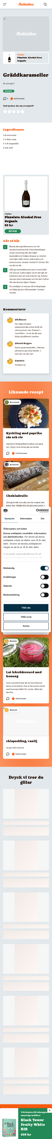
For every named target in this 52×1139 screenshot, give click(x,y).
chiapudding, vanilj (21, 741)
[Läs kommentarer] (5, 98)
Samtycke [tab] (9, 518)
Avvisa (26, 626)
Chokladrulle (17, 496)
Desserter (8, 91)
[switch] (44, 577)
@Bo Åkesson (20, 320)
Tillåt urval (26, 617)
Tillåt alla (26, 607)
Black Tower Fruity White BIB (33, 1124)
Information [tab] (26, 518)
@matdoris (19, 361)
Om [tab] (42, 518)
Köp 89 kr (13, 231)
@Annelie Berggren (23, 343)
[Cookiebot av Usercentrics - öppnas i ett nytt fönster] (37, 511)
